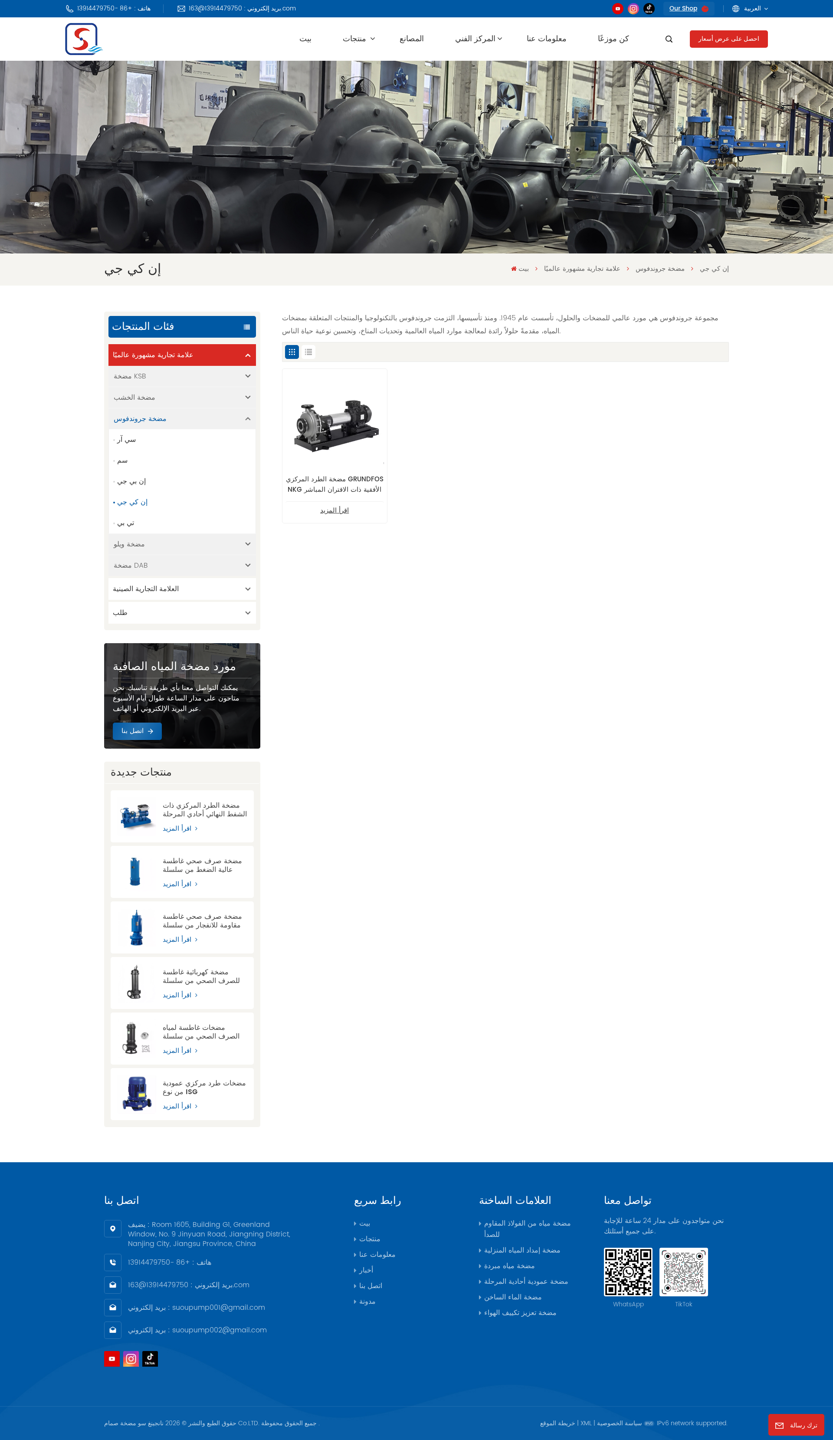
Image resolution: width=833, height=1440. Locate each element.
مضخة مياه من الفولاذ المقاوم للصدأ (527, 1229)
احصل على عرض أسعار (729, 39)
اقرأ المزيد (178, 828)
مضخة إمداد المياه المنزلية (522, 1250)
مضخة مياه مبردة (509, 1266)
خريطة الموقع (557, 1423)
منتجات (355, 39)
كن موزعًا (613, 39)
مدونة (367, 1301)
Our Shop (683, 8)
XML (586, 1423)
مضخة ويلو (129, 544)
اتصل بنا (132, 731)
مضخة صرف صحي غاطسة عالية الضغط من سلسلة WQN (202, 865)
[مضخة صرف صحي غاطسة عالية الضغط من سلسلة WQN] (136, 871)
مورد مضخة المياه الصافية (174, 667)
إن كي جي (132, 502)
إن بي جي (131, 481)
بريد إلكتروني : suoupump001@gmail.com (196, 1307)
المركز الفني (475, 39)
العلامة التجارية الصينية (146, 589)
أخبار (366, 1270)
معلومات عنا (547, 39)
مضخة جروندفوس (660, 268)
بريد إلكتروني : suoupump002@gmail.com (197, 1330)
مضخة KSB (130, 376)
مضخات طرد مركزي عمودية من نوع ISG (204, 1087)
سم (122, 460)
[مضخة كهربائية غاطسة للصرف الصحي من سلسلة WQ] (136, 983)
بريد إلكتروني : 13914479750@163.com (242, 8)
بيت (305, 39)
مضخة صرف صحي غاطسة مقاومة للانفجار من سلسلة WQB (202, 921)
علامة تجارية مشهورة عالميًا (582, 268)
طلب (120, 612)
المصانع (412, 39)
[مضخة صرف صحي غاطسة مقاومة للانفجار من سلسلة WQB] (136, 927)
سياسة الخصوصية (619, 1423)
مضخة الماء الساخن (513, 1297)
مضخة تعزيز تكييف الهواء (520, 1312)
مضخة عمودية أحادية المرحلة (526, 1281)
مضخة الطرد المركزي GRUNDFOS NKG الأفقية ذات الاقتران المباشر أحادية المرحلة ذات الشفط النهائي (335, 484)
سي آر (126, 439)
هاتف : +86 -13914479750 (114, 8)
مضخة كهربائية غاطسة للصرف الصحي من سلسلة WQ (201, 976)
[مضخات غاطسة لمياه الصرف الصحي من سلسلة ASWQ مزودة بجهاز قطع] (136, 1038)
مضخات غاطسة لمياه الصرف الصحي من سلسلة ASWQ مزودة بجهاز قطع (201, 1032)
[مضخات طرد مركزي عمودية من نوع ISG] (136, 1094)
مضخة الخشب (134, 397)
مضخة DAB (131, 565)
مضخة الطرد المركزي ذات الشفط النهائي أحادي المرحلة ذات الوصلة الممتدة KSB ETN (205, 810)
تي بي (125, 523)
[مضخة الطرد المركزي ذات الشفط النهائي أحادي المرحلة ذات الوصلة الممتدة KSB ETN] (136, 816)
